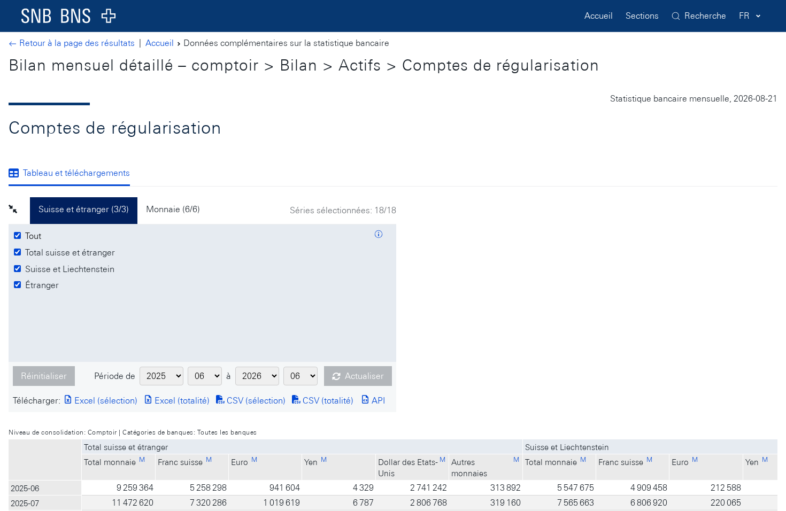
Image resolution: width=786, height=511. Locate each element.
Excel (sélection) (104, 401)
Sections (642, 16)
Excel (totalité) (181, 401)
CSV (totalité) (326, 401)
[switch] (34, 236)
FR (744, 16)
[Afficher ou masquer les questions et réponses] (378, 236)
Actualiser (364, 376)
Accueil (598, 16)
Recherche (705, 16)
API (377, 401)
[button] (19, 210)
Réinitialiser (44, 376)
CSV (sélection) (255, 401)
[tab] (73, 173)
